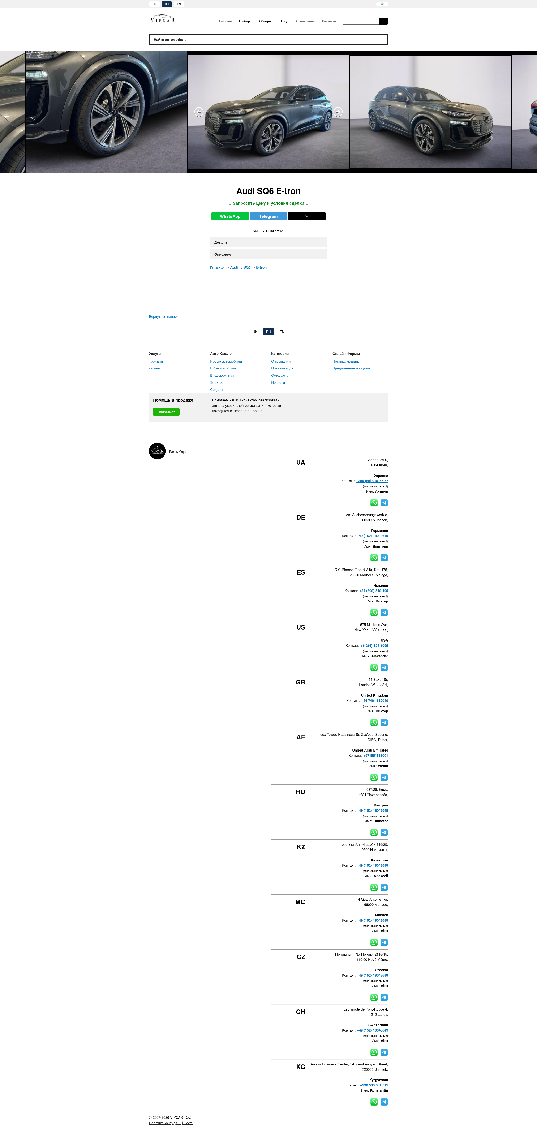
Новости (278, 382)
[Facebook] (352, 447)
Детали (220, 242)
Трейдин (156, 361)
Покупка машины (346, 361)
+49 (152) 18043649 (372, 535)
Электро (216, 382)
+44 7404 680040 (374, 700)
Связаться (166, 411)
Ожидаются (281, 375)
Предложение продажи (351, 368)
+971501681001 (375, 755)
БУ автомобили (223, 368)
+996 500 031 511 (374, 1084)
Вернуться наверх (164, 316)
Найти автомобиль (170, 39)
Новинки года (282, 368)
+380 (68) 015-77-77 (372, 480)
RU (167, 4)
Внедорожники (222, 375)
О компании (281, 361)
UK (154, 4)
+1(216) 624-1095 (374, 645)
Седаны (216, 389)
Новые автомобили (226, 361)
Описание (222, 254)
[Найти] (383, 21)
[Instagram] (364, 447)
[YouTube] (375, 447)
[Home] (165, 18)
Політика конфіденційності (171, 1122)
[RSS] (386, 447)
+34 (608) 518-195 (373, 590)
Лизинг (154, 368)
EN (179, 4)
